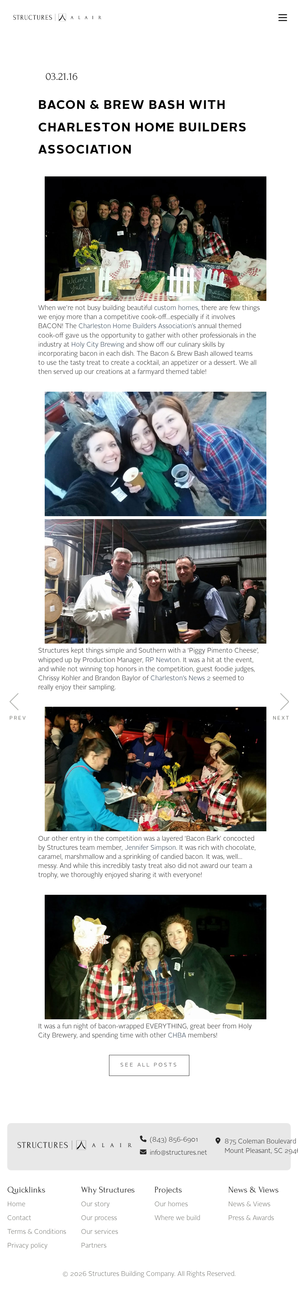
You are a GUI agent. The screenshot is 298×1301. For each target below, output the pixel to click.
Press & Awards (251, 1218)
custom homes (176, 308)
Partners (93, 1246)
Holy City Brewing (97, 345)
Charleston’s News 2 (180, 678)
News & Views (249, 1204)
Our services (99, 1232)
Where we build (177, 1218)
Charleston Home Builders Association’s (137, 326)
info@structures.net (178, 1153)
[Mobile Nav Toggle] (282, 17)
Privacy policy (27, 1246)
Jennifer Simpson (150, 848)
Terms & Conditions (36, 1232)
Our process (99, 1218)
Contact (19, 1218)
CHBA (177, 1035)
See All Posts (149, 1065)
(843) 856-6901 (174, 1140)
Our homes (171, 1204)
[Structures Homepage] (56, 17)
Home (16, 1204)
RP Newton (162, 660)
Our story (95, 1204)
